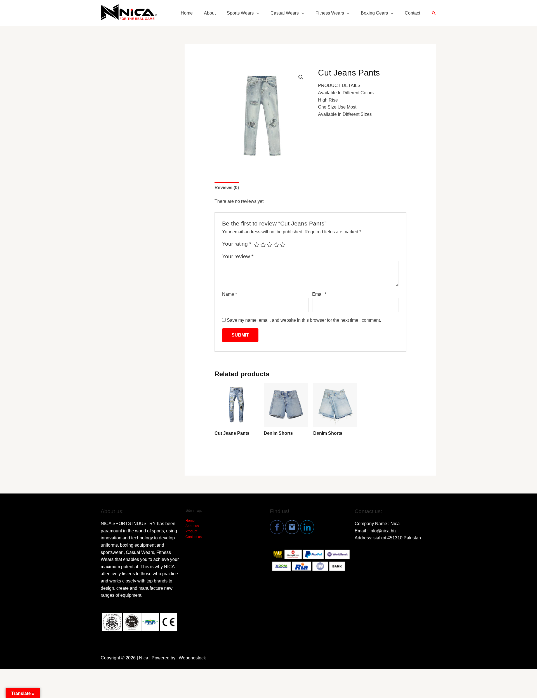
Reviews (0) (227, 187)
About (210, 13)
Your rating (236, 244)
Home (187, 13)
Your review (237, 256)
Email (319, 294)
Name (229, 294)
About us (192, 526)
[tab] (227, 188)
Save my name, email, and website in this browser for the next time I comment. (304, 320)
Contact (412, 13)
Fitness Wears (329, 13)
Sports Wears (240, 13)
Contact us (193, 537)
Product (191, 531)
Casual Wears (284, 13)
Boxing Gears (374, 13)
